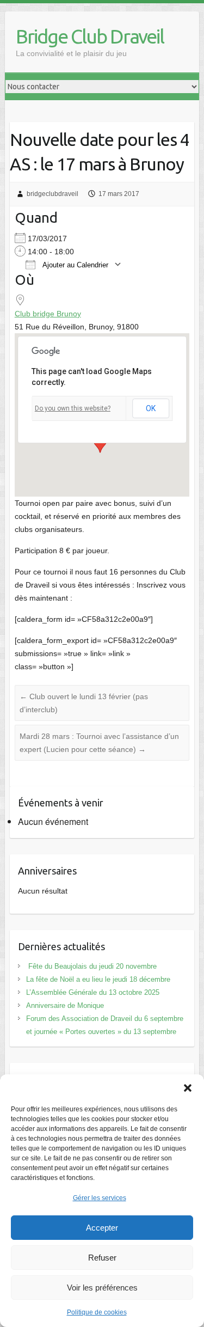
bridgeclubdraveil (52, 194)
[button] (187, 1088)
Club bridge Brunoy (48, 313)
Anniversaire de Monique (65, 1005)
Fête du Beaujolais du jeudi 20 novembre (91, 966)
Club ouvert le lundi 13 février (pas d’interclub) (84, 703)
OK (151, 408)
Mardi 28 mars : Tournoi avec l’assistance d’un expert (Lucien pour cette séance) (99, 743)
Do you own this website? (72, 408)
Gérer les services (99, 1198)
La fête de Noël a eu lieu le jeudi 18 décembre (98, 979)
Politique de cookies (97, 1312)
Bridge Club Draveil (90, 36)
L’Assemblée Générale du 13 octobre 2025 (92, 992)
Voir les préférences (102, 1287)
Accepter (102, 1227)
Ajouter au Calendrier (74, 265)
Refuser (102, 1257)
